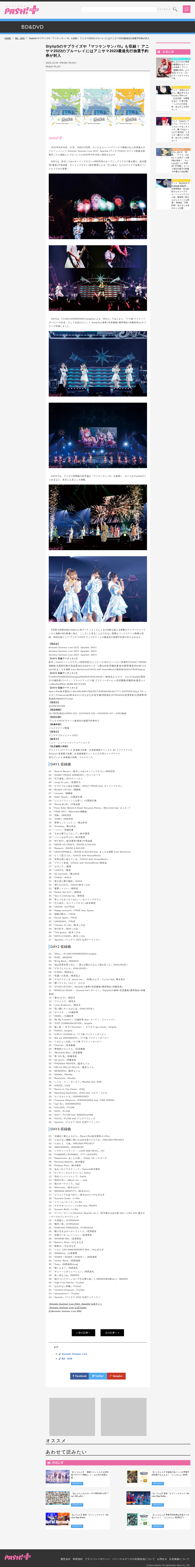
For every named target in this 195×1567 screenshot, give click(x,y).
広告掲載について (179, 1559)
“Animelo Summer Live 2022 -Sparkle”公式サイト (75, 1304)
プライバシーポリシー (97, 1559)
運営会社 (66, 1559)
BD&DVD (77, 1483)
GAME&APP (178, 149)
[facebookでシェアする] (79, 1378)
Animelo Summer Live (74, 1354)
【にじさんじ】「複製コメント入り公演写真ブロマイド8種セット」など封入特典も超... (90, 1475)
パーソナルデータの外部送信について (133, 1559)
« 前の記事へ (83, 1332)
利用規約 (78, 1559)
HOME (8, 38)
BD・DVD (20, 38)
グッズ (176, 59)
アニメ (176, 87)
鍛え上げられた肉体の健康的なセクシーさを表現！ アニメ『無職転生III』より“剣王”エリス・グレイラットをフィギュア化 (180, 70)
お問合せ (162, 1559)
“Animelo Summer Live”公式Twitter (68, 1307)
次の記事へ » (112, 1332)
